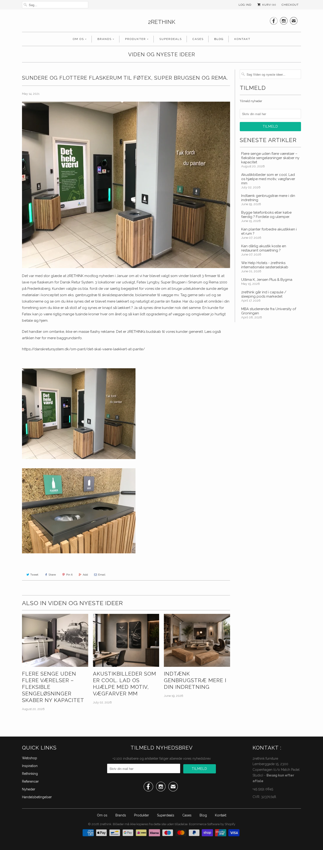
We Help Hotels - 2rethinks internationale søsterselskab (264, 265)
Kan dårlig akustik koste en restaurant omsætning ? (263, 248)
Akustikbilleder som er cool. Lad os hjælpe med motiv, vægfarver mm (124, 684)
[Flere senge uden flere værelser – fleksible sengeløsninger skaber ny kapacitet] (55, 640)
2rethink (161, 21)
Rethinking (30, 774)
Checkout (290, 4)
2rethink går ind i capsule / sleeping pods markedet (263, 294)
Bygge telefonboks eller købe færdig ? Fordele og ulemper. (266, 214)
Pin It (69, 574)
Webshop (29, 758)
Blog (219, 39)
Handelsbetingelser (37, 797)
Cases (198, 39)
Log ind (245, 4)
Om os (78, 39)
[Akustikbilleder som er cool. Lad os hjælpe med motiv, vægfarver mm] (126, 640)
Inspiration (30, 766)
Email (101, 574)
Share (52, 574)
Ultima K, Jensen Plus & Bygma (266, 280)
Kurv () (268, 4)
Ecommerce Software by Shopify (212, 824)
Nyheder (28, 789)
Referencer (30, 781)
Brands (104, 39)
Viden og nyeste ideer (161, 54)
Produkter (135, 39)
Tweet (34, 574)
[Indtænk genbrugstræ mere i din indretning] (197, 640)
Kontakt (242, 39)
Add (85, 574)
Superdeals (170, 39)
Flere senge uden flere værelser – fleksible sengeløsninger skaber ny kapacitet (53, 687)
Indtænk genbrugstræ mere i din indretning (195, 680)
